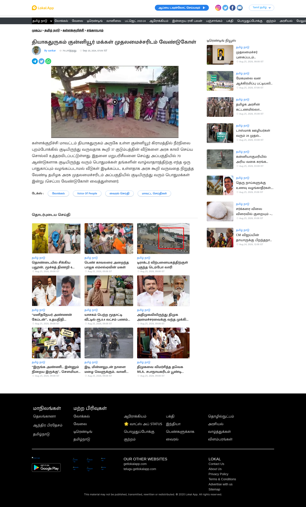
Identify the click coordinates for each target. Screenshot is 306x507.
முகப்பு (37, 30)
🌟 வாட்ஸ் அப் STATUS (143, 424)
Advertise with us (221, 484)
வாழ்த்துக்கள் (219, 431)
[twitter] (42, 62)
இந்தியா (173, 424)
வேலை (80, 424)
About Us (215, 469)
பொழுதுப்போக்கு (139, 431)
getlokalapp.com (135, 464)
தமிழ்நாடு (41, 434)
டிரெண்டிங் (82, 431)
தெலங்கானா (44, 416)
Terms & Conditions (222, 479)
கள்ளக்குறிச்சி (73, 30)
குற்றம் (130, 439)
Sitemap (214, 489)
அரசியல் (215, 424)
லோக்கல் (81, 416)
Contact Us (216, 464)
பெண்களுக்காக (180, 431)
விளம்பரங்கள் (220, 439)
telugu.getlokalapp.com (140, 469)
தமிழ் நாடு (40, 20)
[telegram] (35, 62)
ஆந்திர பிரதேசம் (47, 425)
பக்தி (170, 416)
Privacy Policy (218, 474)
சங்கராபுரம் (95, 30)
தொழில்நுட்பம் (221, 416)
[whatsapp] (48, 62)
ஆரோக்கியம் (135, 416)
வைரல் (172, 439)
